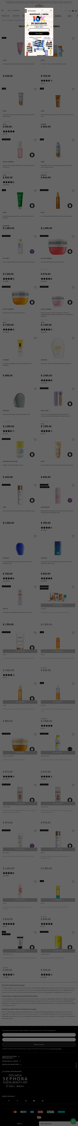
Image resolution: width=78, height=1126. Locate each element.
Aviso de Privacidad (47, 38)
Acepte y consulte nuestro (39, 38)
